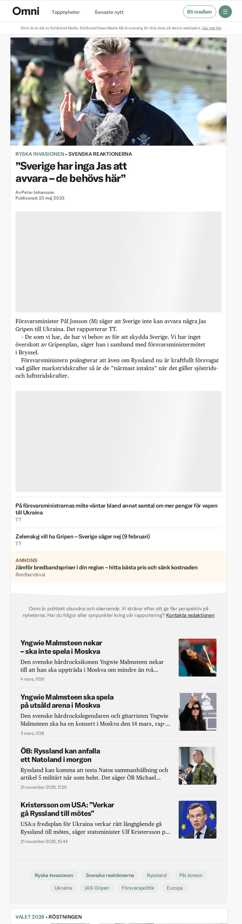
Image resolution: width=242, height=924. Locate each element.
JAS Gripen (96, 888)
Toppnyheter (65, 12)
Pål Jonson (191, 875)
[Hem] (26, 11)
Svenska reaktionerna (100, 154)
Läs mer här (212, 28)
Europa (174, 888)
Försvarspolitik (138, 888)
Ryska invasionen (39, 154)
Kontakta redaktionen (190, 615)
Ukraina (63, 888)
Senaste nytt (109, 12)
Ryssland (156, 875)
